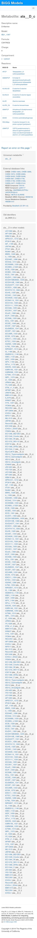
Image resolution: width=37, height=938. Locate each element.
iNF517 (8, 415)
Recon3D (9, 423)
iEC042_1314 (11, 261)
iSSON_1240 (11, 367)
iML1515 (9, 418)
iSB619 (8, 236)
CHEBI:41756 (19, 178)
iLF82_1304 (10, 346)
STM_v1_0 (10, 387)
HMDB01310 (9, 201)
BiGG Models (12, 2)
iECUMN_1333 (11, 333)
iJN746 (8, 246)
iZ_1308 (8, 379)
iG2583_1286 (11, 343)
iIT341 (8, 249)
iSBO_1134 (10, 356)
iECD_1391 (10, 274)
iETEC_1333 (10, 341)
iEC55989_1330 (12, 264)
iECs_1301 (10, 320)
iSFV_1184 (10, 361)
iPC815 (8, 241)
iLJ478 (8, 397)
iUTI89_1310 (10, 374)
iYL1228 (9, 384)
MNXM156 (29, 197)
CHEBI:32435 (10, 176)
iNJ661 (8, 251)
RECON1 (9, 408)
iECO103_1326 (11, 302)
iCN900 (8, 464)
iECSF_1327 (10, 326)
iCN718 (8, 444)
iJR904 (8, 382)
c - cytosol (5, 58)
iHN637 (8, 400)
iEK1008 (9, 426)
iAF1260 (9, 233)
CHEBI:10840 (16, 171)
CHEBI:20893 (20, 174)
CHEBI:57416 (20, 183)
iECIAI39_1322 (11, 297)
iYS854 (8, 431)
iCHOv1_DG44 (11, 428)
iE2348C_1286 (11, 259)
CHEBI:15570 (10, 174)
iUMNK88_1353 (12, 372)
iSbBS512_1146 (12, 354)
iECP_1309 (10, 315)
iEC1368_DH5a (12, 446)
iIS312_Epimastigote (14, 456)
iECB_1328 (10, 269)
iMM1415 (9, 395)
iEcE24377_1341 (12, 284)
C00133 (21, 185)
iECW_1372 (10, 336)
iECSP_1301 (10, 331)
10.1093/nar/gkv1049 (10, 922)
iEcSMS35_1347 (12, 328)
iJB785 (8, 420)
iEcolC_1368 (10, 313)
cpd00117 (21, 188)
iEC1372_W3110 (12, 441)
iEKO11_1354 (11, 338)
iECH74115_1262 (12, 290)
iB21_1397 (5, 34)
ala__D (8, 158)
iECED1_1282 (11, 287)
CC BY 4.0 (24, 205)
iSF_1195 (9, 243)
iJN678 (8, 392)
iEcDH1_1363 (11, 277)
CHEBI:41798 (10, 181)
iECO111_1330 (11, 305)
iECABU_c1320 (11, 267)
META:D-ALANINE (17, 194)
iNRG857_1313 (11, 349)
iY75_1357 (10, 402)
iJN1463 (9, 467)
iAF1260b (9, 410)
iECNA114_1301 (12, 300)
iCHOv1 (8, 413)
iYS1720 (9, 469)
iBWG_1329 (10, 254)
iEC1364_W (10, 438)
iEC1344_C (10, 449)
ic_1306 (8, 256)
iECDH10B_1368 (12, 282)
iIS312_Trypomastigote (14, 454)
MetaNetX (15, 205)
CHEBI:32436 (20, 176)
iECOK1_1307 (11, 310)
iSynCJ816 (10, 451)
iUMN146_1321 (12, 369)
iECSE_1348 (10, 323)
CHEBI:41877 (10, 183)
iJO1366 (9, 231)
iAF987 (8, 390)
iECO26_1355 (11, 308)
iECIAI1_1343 (11, 295)
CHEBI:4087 (9, 178)
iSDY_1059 (10, 359)
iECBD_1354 (10, 272)
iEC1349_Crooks (12, 436)
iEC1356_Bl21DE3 (13, 433)
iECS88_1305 (11, 318)
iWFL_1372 (10, 377)
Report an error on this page (15, 147)
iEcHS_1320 (10, 292)
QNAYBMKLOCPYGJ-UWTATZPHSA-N (17, 191)
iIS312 (8, 459)
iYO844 (8, 405)
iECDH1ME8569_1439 (14, 279)
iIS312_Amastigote (13, 462)
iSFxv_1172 (10, 364)
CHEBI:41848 (20, 181)
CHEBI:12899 (26, 171)
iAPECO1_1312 (12, 238)
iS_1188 (9, 351)
